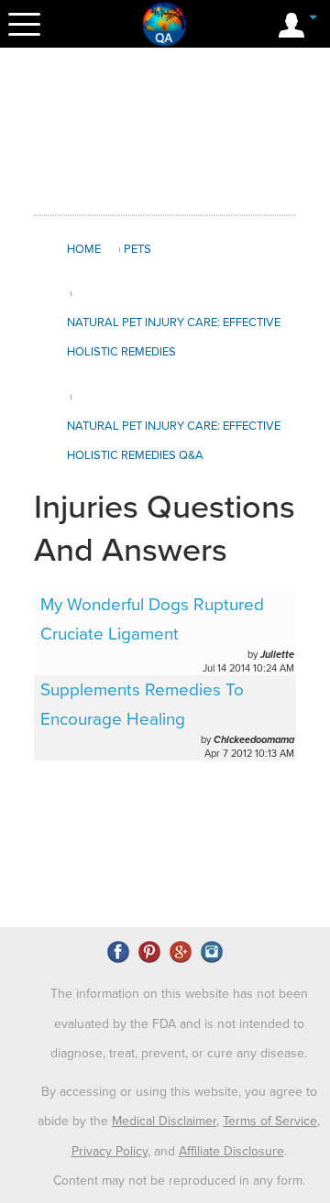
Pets (137, 249)
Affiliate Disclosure (231, 1151)
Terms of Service (270, 1121)
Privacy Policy (110, 1151)
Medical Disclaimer (164, 1121)
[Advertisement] (180, 132)
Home (84, 249)
